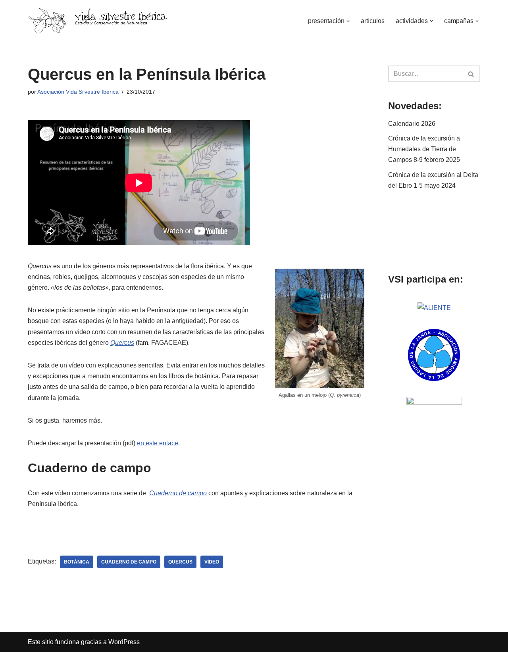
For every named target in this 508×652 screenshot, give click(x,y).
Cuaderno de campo (178, 493)
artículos (373, 20)
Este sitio (41, 642)
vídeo (211, 562)
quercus (180, 562)
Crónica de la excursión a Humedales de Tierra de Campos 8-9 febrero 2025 (424, 149)
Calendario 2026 (411, 123)
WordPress (124, 642)
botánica (76, 562)
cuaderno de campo (128, 562)
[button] (348, 21)
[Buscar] (471, 73)
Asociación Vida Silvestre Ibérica (78, 91)
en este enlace (157, 443)
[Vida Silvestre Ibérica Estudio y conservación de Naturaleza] (97, 21)
